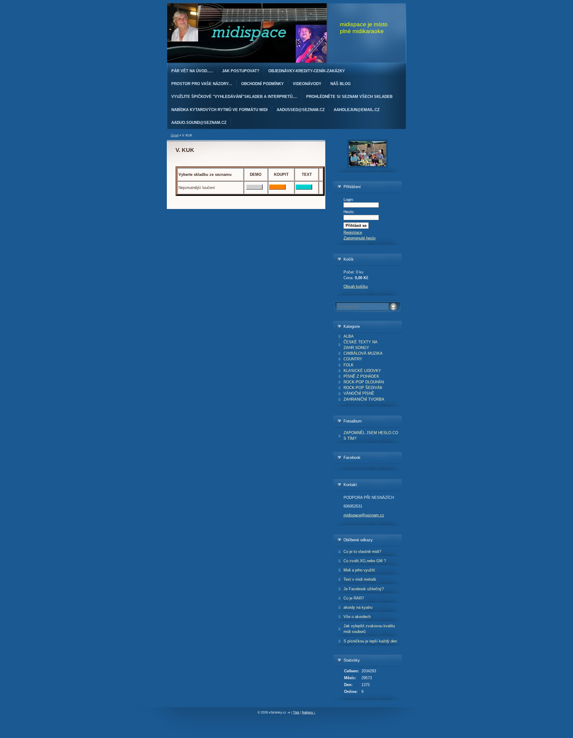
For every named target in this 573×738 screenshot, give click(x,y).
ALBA (349, 336)
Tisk (296, 712)
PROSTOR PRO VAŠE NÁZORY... (201, 84)
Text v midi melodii (360, 579)
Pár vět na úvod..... (192, 71)
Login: (349, 199)
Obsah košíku (356, 286)
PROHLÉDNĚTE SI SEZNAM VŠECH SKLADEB (349, 96)
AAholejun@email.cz (357, 109)
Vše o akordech (357, 616)
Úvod (174, 135)
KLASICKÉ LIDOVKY (362, 370)
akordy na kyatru (358, 607)
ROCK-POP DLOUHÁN (364, 382)
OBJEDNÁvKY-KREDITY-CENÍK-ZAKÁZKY (306, 71)
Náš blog (340, 84)
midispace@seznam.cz (364, 515)
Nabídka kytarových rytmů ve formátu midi (219, 109)
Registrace (353, 232)
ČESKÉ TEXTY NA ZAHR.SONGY (361, 345)
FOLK (349, 365)
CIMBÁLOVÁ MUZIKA (363, 353)
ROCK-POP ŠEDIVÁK (363, 387)
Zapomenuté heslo (359, 238)
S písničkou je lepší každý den (370, 641)
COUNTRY (353, 359)
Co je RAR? (354, 598)
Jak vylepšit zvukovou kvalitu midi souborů (369, 629)
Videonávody (307, 84)
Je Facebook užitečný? (364, 589)
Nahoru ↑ (308, 712)
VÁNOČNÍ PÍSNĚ (359, 393)
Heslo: (349, 212)
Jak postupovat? (240, 71)
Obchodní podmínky (262, 84)
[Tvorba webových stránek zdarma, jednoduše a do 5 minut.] (289, 712)
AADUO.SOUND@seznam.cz (199, 122)
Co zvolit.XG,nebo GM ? (365, 561)
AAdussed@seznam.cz (301, 109)
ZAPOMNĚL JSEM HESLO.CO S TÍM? (371, 435)
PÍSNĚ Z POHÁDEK (361, 376)
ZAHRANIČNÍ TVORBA (364, 399)
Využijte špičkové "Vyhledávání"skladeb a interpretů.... (234, 96)
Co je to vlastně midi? (362, 551)
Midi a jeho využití (359, 570)
